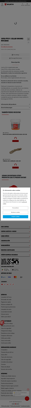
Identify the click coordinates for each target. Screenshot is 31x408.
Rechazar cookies (15, 212)
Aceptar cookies (15, 216)
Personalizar (15, 208)
